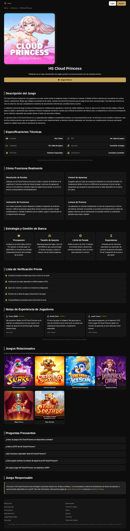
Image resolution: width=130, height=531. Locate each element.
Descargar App (9, 507)
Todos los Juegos (71, 507)
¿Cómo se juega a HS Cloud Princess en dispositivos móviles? (29, 440)
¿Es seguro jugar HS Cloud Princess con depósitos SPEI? (27, 468)
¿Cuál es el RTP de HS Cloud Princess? (20, 447)
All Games (14, 8)
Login (112, 3)
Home (6, 8)
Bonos (68, 510)
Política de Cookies (72, 520)
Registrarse (8, 503)
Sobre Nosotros (9, 513)
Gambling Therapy (97, 489)
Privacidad (7, 520)
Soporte (68, 513)
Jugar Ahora (66, 80)
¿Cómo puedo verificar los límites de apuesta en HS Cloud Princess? (32, 461)
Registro (121, 3)
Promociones (8, 510)
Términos (69, 517)
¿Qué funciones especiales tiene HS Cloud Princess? (26, 454)
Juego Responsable (74, 489)
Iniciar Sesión (70, 503)
